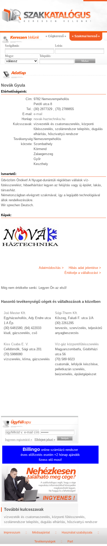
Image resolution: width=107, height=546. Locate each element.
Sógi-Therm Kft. (66, 313)
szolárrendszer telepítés (21, 522)
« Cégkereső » (56, 36)
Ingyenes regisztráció (53, 484)
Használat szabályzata (77, 532)
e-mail (38, 114)
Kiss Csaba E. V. (16, 344)
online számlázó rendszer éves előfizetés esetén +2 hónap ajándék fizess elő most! (50, 455)
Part (70, 541)
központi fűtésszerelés (68, 517)
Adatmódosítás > (51, 268)
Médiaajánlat (41, 532)
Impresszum (12, 532)
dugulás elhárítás (53, 522)
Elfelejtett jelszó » (45, 439)
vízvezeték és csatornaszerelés (27, 517)
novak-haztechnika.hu (49, 119)
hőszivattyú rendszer (82, 522)
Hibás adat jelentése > (85, 268)
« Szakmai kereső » (86, 36)
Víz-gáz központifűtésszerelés (77, 344)
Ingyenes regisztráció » (18, 439)
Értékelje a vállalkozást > (82, 273)
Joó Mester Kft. (15, 313)
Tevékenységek (44, 541)
